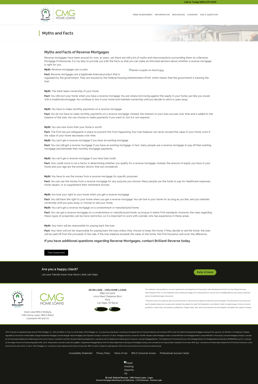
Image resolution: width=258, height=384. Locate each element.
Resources (178, 14)
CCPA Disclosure (142, 380)
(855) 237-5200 (107, 293)
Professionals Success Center (174, 353)
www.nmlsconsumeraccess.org (149, 346)
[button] (56, 253)
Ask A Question (209, 14)
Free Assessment (143, 14)
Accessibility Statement (80, 353)
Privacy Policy (103, 353)
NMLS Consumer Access (143, 353)
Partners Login (156, 380)
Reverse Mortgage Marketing (108, 380)
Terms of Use (120, 353)
